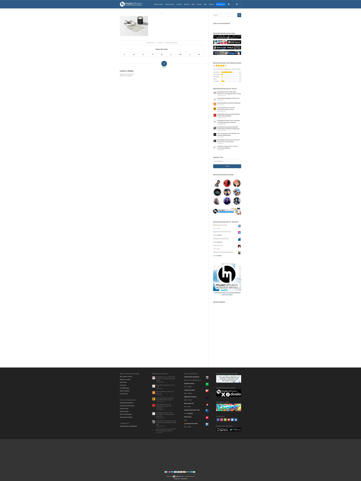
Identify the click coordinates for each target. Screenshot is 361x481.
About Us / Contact (125, 379)
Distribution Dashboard (126, 403)
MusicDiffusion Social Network (128, 426)
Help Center (123, 382)
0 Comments (160, 42)
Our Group (123, 385)
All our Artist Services (126, 414)
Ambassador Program (126, 417)
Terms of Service (124, 391)
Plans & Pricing (124, 411)
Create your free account (127, 406)
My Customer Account (126, 376)
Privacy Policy (124, 394)
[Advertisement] (227, 332)
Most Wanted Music (171, 42)
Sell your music (124, 408)
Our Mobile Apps (124, 388)
